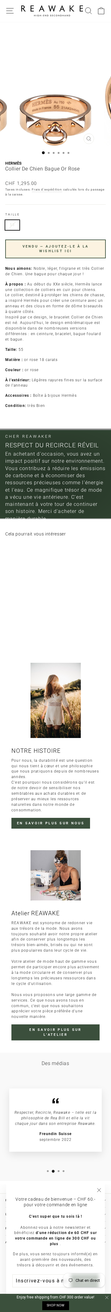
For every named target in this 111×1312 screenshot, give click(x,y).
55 (12, 225)
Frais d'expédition (47, 189)
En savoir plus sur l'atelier (55, 1032)
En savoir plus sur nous (50, 823)
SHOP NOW (55, 1305)
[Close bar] (107, 1298)
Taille (12, 214)
